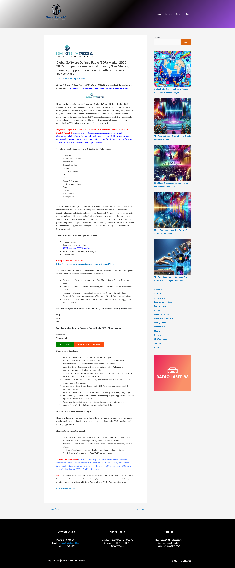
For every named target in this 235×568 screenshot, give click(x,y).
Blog (187, 14)
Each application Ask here (89, 344)
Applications (159, 298)
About (159, 14)
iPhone (157, 310)
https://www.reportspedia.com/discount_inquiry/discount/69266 (85, 263)
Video (156, 347)
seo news (158, 343)
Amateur (158, 290)
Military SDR (159, 327)
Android (157, 294)
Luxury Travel (160, 323)
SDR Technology (161, 339)
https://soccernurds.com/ (67, 488)
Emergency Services (163, 302)
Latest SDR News (64, 78)
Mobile (157, 331)
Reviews (157, 335)
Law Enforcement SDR (164, 318)
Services (168, 14)
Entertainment (160, 306)
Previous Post (51, 509)
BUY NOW (65, 344)
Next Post (141, 509)
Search (157, 37)
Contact (179, 14)
